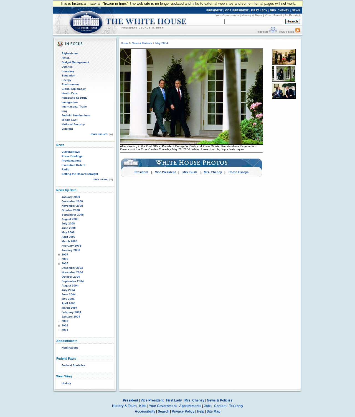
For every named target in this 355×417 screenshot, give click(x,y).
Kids (268, 15)
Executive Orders (73, 165)
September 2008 (73, 214)
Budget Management (75, 62)
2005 (65, 263)
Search (163, 411)
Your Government (227, 15)
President (141, 172)
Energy (66, 79)
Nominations (70, 347)
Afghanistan (70, 53)
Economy (68, 71)
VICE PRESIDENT (236, 10)
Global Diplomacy (74, 88)
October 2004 (71, 276)
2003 (65, 321)
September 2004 (73, 281)
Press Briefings (72, 156)
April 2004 (68, 303)
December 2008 (72, 201)
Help (200, 411)
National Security (73, 124)
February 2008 (71, 245)
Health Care (69, 93)
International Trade (74, 106)
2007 (65, 254)
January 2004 (71, 316)
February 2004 (71, 312)
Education (68, 75)
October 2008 (71, 210)
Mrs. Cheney (213, 172)
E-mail (277, 15)
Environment (70, 84)
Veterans (67, 128)
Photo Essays (238, 172)
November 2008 (72, 205)
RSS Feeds (286, 31)
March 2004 (69, 307)
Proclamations (71, 160)
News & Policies (142, 43)
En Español (292, 15)
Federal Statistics (73, 365)
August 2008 (70, 219)
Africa (66, 57)
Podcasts (262, 31)
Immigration (70, 102)
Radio (65, 169)
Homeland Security (74, 97)
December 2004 (72, 267)
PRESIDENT (214, 10)
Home (124, 43)
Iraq (64, 110)
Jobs (208, 406)
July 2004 (68, 289)
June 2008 (69, 227)
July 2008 (68, 223)
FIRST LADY (259, 10)
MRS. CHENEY (279, 10)
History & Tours (252, 15)
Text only (236, 406)
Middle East (69, 119)
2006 (65, 258)
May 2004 (68, 298)
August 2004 (70, 285)
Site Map (213, 411)
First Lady (174, 400)
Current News (71, 151)
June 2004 (69, 294)
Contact (220, 406)
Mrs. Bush (189, 172)
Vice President (165, 172)
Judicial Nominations (76, 115)
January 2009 (71, 196)
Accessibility (145, 411)
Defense (67, 66)
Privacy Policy (183, 411)
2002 (65, 325)
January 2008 (71, 250)
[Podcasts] (273, 31)
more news (100, 179)
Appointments (190, 406)
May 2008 (68, 232)
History (66, 383)
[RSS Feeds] (297, 31)
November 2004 (72, 272)
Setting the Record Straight (80, 173)
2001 (65, 329)
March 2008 (69, 241)
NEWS (296, 10)
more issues (99, 133)
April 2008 (68, 236)
